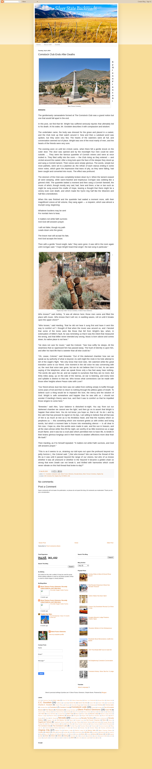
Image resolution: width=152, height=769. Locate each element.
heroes (77, 734)
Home (38, 44)
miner (46, 736)
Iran (104, 711)
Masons (69, 715)
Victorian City (83, 727)
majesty (112, 734)
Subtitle (57, 44)
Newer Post (42, 543)
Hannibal (68, 711)
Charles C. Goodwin (45, 705)
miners (53, 736)
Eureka (93, 707)
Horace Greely (87, 711)
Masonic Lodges (42, 715)
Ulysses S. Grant (65, 727)
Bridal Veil (109, 700)
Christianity (92, 705)
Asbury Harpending (77, 700)
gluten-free (54, 734)
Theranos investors (103, 726)
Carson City (72, 702)
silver (72, 738)
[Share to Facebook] (59, 471)
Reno (104, 720)
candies (66, 732)
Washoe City (58, 730)
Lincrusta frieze (61, 713)
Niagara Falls (50, 720)
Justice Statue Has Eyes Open (97, 596)
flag (41, 734)
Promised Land (80, 720)
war (98, 737)
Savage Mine (41, 724)
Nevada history (78, 474)
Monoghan (76, 715)
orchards (83, 736)
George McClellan (71, 710)
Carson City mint (82, 702)
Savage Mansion (107, 722)
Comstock (53, 707)
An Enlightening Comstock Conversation (100, 660)
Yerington (40, 732)
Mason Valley (84, 713)
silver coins (79, 737)
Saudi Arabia (97, 722)
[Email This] (52, 471)
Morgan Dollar (85, 715)
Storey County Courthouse (81, 724)
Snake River (69, 724)
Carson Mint (92, 702)
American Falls (47, 700)
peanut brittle (103, 736)
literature (100, 734)
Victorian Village (94, 727)
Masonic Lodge (94, 713)
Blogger (104, 692)
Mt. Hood (46, 718)
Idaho (99, 711)
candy (71, 732)
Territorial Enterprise (107, 724)
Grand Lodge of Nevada (44, 711)
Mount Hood (105, 715)
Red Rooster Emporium (93, 720)
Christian (85, 705)
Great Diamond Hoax (58, 711)
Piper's (71, 720)
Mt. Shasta (53, 718)
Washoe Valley (92, 730)
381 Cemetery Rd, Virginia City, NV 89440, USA (57, 476)
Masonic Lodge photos (106, 713)
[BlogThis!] (55, 471)
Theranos (93, 726)
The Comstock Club (44, 726)
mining (66, 736)
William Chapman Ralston (105, 730)
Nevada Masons (75, 718)
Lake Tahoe (41, 713)
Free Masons (49, 710)
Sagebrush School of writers (61, 722)
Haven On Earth (77, 711)
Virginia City (100, 474)
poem (110, 736)
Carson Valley (101, 702)
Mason (77, 713)
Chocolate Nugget (76, 705)
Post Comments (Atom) (53, 546)
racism (58, 737)
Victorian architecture (106, 727)
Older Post (110, 543)
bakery (54, 732)
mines (59, 736)
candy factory (78, 732)
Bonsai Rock (101, 700)
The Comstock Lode (60, 726)
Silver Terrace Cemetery (89, 474)
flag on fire (46, 734)
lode (106, 734)
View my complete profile (56, 634)
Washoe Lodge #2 (80, 730)
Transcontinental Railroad (52, 727)
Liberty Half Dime (51, 713)
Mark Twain (70, 713)
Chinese (67, 705)
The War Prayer (74, 726)
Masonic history (53, 715)
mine (41, 736)
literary (94, 734)
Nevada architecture (101, 718)
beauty (60, 732)
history (83, 734)
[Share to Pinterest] (61, 471)
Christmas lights (109, 705)
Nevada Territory (87, 718)
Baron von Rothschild (90, 700)
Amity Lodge (56, 700)
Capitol (65, 702)
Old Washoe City (62, 720)
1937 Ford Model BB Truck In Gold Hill (100, 650)
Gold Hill (108, 710)
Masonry (61, 715)
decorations (95, 732)
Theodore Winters (84, 726)
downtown (102, 732)
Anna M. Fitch (66, 700)
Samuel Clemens (87, 722)
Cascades (109, 702)
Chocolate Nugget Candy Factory (59, 590)
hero (72, 734)
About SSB (48, 44)
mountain (73, 736)
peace (96, 736)
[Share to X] (57, 471)
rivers (67, 737)
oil (78, 736)
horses (88, 734)
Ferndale (99, 707)
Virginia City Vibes (46, 614)
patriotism (89, 736)
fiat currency (111, 732)
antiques (48, 732)
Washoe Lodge (68, 730)
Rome (110, 720)
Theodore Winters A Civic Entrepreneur (100, 628)
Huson (94, 711)
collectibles (87, 732)
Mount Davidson (95, 715)
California (59, 702)
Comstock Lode (56, 474)
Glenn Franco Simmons (67, 474)
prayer (39, 737)
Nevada (62, 718)
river (63, 737)
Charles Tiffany (59, 705)
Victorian (75, 727)
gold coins (66, 734)
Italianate (109, 711)
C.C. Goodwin (47, 474)
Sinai (62, 724)
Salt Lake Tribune (76, 722)
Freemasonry (60, 710)
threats (94, 737)
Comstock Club (64, 707)
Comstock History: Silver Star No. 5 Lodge (101, 671)
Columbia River (44, 707)
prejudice (45, 737)
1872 (39, 700)
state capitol (87, 737)
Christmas (100, 705)
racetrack (52, 737)
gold (60, 734)
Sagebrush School (44, 722)
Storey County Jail (95, 724)
